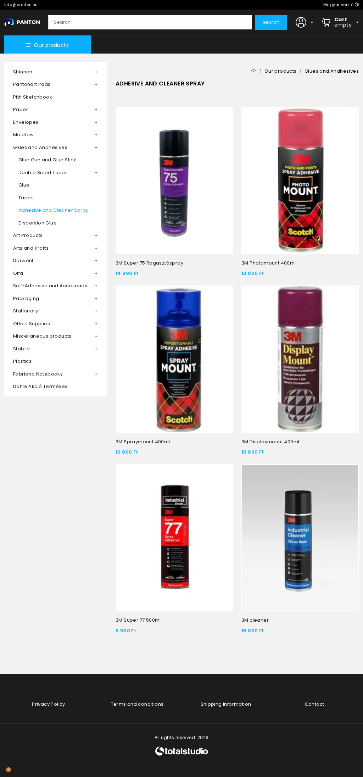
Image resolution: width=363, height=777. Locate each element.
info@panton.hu (21, 4)
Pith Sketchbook (32, 97)
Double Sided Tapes (43, 172)
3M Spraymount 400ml (143, 441)
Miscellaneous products (42, 336)
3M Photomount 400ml (268, 263)
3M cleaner (255, 620)
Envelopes (26, 122)
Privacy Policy (48, 704)
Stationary (25, 310)
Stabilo (21, 348)
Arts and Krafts (31, 248)
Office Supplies (31, 323)
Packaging (26, 298)
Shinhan (23, 71)
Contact (314, 704)
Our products (51, 45)
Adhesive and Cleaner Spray (53, 210)
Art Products (28, 235)
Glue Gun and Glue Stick (47, 159)
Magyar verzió (339, 4)
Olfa (18, 273)
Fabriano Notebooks (38, 374)
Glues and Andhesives (40, 147)
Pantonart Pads (32, 84)
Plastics (22, 361)
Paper (20, 109)
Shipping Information (226, 704)
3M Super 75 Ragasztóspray (149, 263)
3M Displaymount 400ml (270, 441)
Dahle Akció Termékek (40, 386)
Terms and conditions (137, 704)
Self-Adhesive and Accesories (50, 285)
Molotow (23, 134)
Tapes (26, 197)
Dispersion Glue (37, 223)
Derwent (23, 260)
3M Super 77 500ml (138, 620)
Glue (24, 185)
